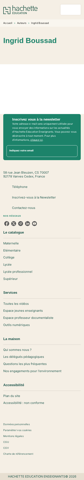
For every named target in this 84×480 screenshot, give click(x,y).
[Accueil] (20, 9)
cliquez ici (36, 139)
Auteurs (21, 22)
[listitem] (6, 223)
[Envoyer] (72, 151)
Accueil (7, 22)
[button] (50, 52)
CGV (6, 447)
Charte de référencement (18, 453)
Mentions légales (13, 436)
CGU (6, 441)
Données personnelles (16, 424)
